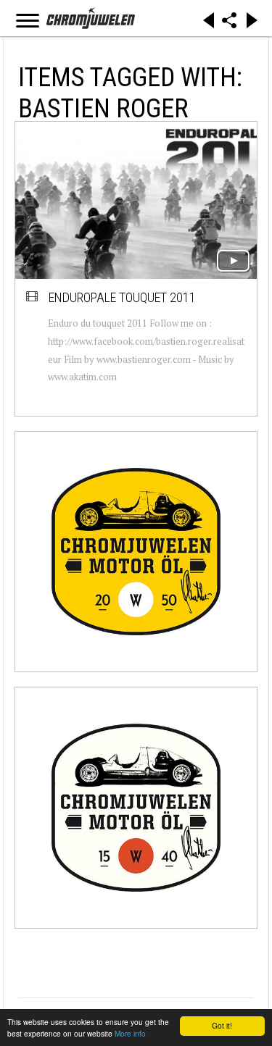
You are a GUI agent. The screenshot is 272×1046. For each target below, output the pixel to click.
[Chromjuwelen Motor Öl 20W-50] (136, 551)
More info (130, 1033)
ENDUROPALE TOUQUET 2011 (122, 297)
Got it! (222, 1025)
